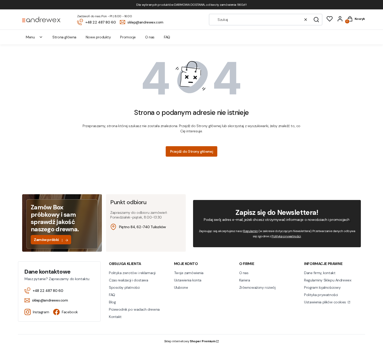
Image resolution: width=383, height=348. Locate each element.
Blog (112, 302)
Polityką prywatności (286, 236)
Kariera (244, 280)
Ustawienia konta (187, 280)
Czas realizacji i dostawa (128, 280)
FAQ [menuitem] (167, 37)
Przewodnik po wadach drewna (134, 309)
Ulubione (181, 287)
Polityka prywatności (321, 294)
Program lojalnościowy (322, 287)
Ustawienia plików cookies (325, 302)
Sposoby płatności (124, 287)
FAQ (112, 294)
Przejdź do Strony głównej (191, 151)
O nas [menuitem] (150, 37)
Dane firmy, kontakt (319, 272)
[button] (316, 19)
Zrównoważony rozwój (257, 287)
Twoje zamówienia (188, 272)
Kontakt (115, 316)
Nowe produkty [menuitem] (98, 37)
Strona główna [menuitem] (64, 37)
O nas (244, 272)
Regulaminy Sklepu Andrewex (327, 280)
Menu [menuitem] (30, 37)
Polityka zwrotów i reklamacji (132, 272)
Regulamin (250, 231)
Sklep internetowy (189, 341)
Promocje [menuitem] (128, 37)
